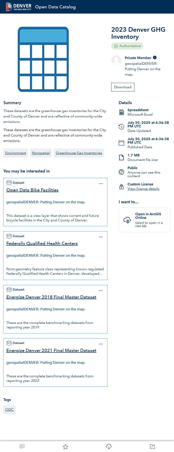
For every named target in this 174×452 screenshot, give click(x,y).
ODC (9, 409)
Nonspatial (41, 153)
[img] (154, 57)
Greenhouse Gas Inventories (79, 153)
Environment (15, 153)
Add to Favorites (65, 446)
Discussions (22, 446)
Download (108, 446)
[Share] (152, 446)
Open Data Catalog (55, 7)
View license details (144, 189)
